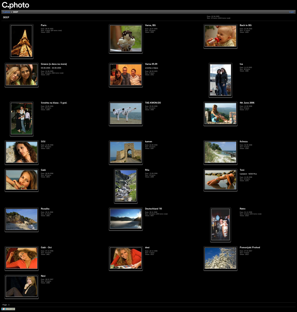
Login (291, 12)
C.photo (6, 12)
